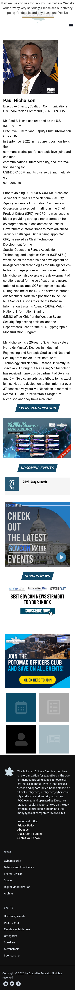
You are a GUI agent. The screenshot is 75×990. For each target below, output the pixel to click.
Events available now (17, 929)
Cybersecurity (12, 860)
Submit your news (28, 838)
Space (8, 880)
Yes (60, 13)
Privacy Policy (26, 825)
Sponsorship (12, 955)
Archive (8, 893)
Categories (10, 935)
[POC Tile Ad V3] (37, 661)
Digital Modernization (17, 887)
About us (23, 829)
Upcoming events (14, 916)
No (66, 13)
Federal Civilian (13, 873)
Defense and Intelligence (19, 867)
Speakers (9, 942)
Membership (11, 949)
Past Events (11, 922)
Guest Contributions (29, 833)
